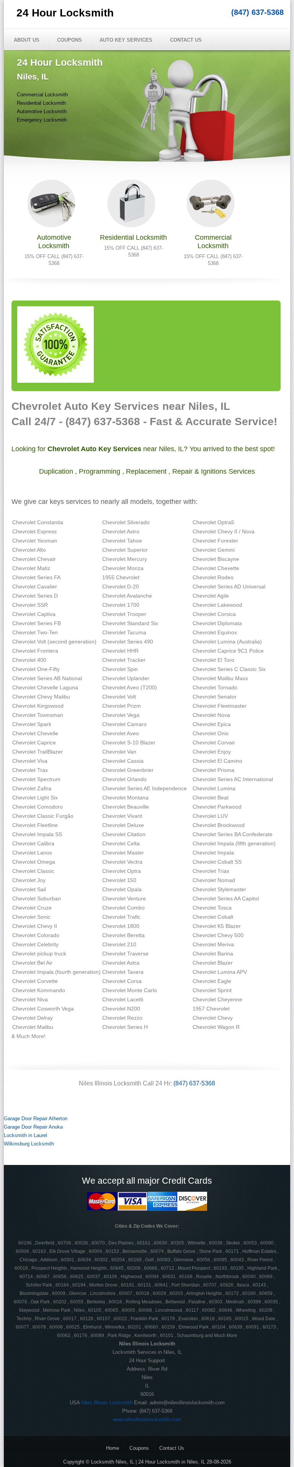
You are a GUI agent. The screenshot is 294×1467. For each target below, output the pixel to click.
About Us (26, 40)
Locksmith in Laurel (25, 1135)
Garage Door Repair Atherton (35, 1118)
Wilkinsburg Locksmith (29, 1144)
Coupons (69, 40)
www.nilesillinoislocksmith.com (147, 1419)
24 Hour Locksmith (65, 13)
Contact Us (186, 40)
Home (112, 1448)
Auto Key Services (126, 40)
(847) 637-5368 (257, 12)
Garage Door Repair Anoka (33, 1127)
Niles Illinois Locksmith (106, 1402)
